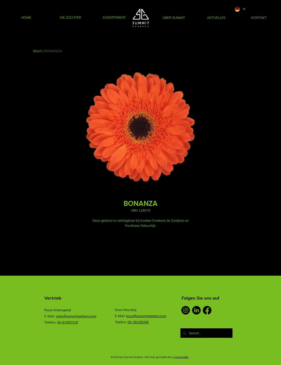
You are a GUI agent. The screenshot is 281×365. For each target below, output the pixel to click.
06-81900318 (67, 322)
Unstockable (181, 357)
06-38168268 (138, 322)
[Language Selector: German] (240, 9)
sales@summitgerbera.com (76, 316)
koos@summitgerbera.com (146, 316)
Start (37, 51)
